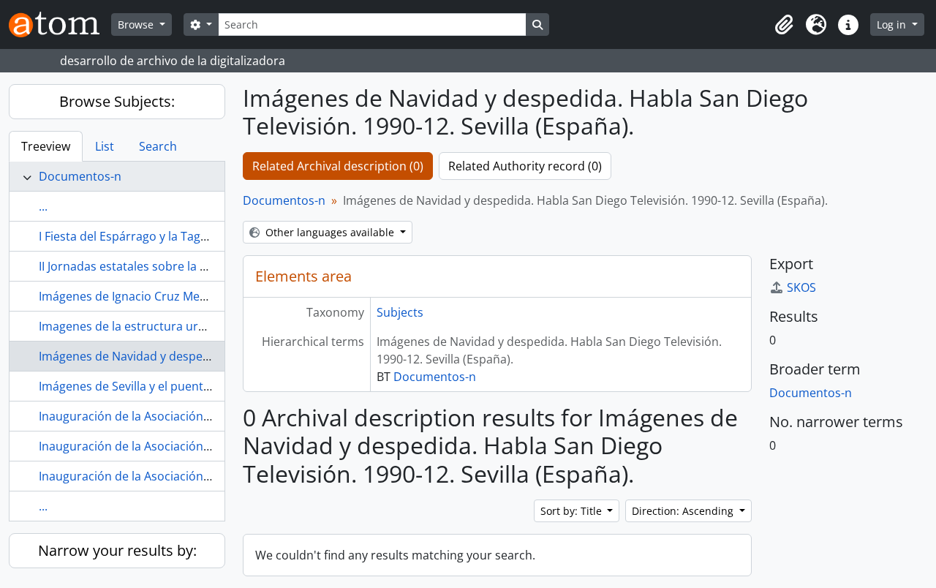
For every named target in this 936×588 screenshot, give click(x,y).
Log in (893, 24)
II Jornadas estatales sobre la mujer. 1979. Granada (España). (205, 266)
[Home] (60, 24)
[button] (784, 25)
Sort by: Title (572, 511)
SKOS (801, 287)
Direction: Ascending (684, 511)
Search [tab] (158, 146)
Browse (137, 24)
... (43, 206)
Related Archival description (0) (337, 166)
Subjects (400, 312)
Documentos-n (80, 176)
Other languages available (330, 232)
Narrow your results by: (117, 550)
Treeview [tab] (45, 146)
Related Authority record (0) (525, 166)
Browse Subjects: (117, 101)
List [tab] (104, 146)
